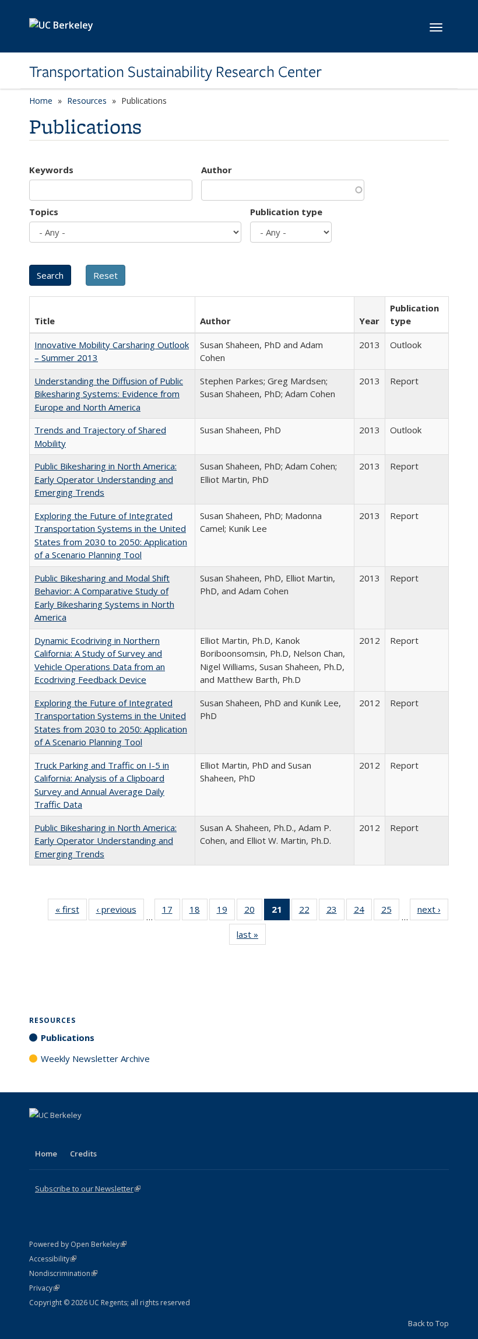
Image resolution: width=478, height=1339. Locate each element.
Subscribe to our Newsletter (87, 1188)
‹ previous (120, 911)
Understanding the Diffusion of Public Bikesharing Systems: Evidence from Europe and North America (108, 394)
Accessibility (52, 1259)
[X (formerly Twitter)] (39, 1135)
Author (216, 170)
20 (253, 911)
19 (226, 911)
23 (335, 911)
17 (171, 911)
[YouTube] (85, 1135)
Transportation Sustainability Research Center (175, 71)
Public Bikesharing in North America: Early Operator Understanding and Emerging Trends (105, 479)
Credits (83, 1153)
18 (198, 911)
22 (308, 911)
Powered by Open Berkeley (77, 1244)
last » (251, 936)
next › (432, 911)
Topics (43, 212)
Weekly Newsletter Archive (95, 1058)
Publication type (286, 212)
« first (71, 911)
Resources (87, 100)
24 (363, 911)
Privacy (44, 1288)
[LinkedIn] (62, 1135)
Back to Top (428, 1323)
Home (40, 100)
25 (390, 911)
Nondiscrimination (63, 1273)
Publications (67, 1037)
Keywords (51, 170)
